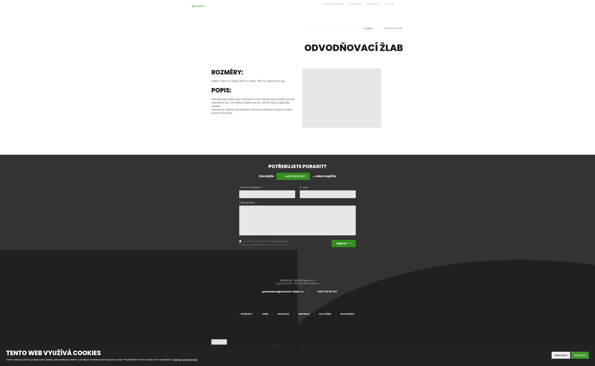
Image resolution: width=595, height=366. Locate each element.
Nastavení (561, 355)
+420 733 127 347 (294, 176)
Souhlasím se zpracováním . (266, 241)
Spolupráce (373, 3)
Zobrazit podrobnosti (185, 359)
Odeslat (341, 243)
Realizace (353, 12)
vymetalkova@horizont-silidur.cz (283, 291)
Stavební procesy (333, 3)
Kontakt (390, 12)
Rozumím (580, 355)
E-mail (305, 187)
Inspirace (371, 12)
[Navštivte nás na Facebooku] (402, 3)
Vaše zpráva (248, 202)
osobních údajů (280, 241)
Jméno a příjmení (251, 187)
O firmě (389, 3)
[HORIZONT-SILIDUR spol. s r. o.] (351, 28)
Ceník (338, 12)
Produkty (320, 12)
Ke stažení (355, 3)
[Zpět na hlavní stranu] (207, 6)
